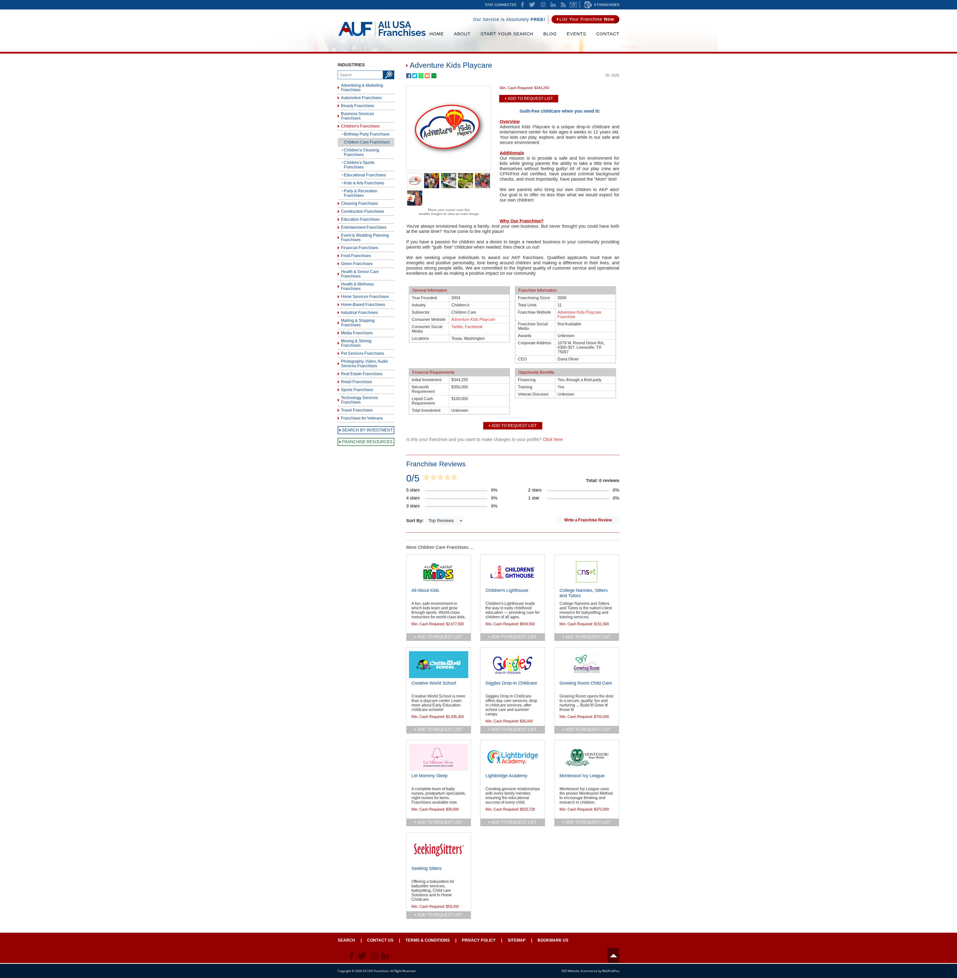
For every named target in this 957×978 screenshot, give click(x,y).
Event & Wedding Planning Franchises (365, 237)
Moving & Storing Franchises (356, 343)
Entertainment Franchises (363, 227)
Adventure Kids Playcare (473, 319)
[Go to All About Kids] (438, 572)
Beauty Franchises (357, 106)
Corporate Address (534, 343)
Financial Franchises (359, 248)
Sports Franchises (357, 390)
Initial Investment (426, 380)
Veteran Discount (533, 394)
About (462, 33)
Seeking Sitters (426, 868)
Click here (553, 439)
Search (346, 940)
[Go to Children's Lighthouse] (512, 572)
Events (576, 33)
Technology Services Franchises (359, 400)
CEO (522, 359)
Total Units (527, 305)
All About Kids (425, 590)
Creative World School (433, 683)
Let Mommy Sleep (429, 775)
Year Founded (424, 298)
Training (525, 387)
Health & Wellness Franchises (357, 286)
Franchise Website (534, 312)
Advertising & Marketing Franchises (362, 87)
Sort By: (415, 520)
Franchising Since (534, 298)
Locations (420, 338)
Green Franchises (357, 264)
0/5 (412, 478)
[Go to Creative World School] (438, 664)
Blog (550, 33)
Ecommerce (589, 971)
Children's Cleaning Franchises (361, 152)
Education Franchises (360, 219)
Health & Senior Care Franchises (360, 274)
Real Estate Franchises (361, 374)
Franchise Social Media (533, 326)
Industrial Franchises (359, 312)
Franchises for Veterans (362, 418)
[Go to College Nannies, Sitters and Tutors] (586, 572)
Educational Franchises (365, 175)
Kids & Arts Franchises (364, 183)
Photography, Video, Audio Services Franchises (364, 363)
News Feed (563, 4)
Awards (524, 336)
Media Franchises (357, 333)
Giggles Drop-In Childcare (511, 683)
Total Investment (426, 410)
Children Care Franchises (367, 142)
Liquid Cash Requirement (423, 401)
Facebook (473, 327)
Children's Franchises (360, 126)
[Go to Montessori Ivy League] (586, 757)
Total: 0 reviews (602, 480)
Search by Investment (367, 430)
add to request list (440, 637)
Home (436, 33)
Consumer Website (429, 319)
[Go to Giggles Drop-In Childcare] (512, 664)
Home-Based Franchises (363, 304)
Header (613, 955)
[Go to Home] (382, 36)
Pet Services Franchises (362, 353)
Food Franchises (356, 256)
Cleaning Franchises (359, 203)
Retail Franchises (356, 382)
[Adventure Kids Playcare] (448, 168)
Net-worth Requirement (423, 389)
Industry (419, 305)
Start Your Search (506, 33)
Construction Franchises (362, 211)
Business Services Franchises (357, 116)
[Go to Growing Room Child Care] (586, 664)
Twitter (457, 327)
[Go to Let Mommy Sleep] (438, 757)
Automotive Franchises (361, 98)
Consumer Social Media (427, 329)
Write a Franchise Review (588, 520)
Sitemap (517, 940)
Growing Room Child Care (585, 683)
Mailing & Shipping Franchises (358, 322)
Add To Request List (530, 98)
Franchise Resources (367, 442)
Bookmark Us (553, 940)
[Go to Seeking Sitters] (438, 850)
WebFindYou (610, 971)
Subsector (421, 312)
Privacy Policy (479, 940)
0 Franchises (606, 5)
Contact (607, 33)
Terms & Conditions (427, 940)
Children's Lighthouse (506, 590)
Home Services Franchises (365, 296)
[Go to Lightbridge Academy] (512, 757)
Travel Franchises (357, 410)
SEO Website (570, 971)
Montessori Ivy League (582, 775)
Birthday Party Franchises (367, 134)
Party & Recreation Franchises (360, 193)
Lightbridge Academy (506, 775)
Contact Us (380, 940)
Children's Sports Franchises (359, 164)
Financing (527, 380)
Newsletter (573, 4)
